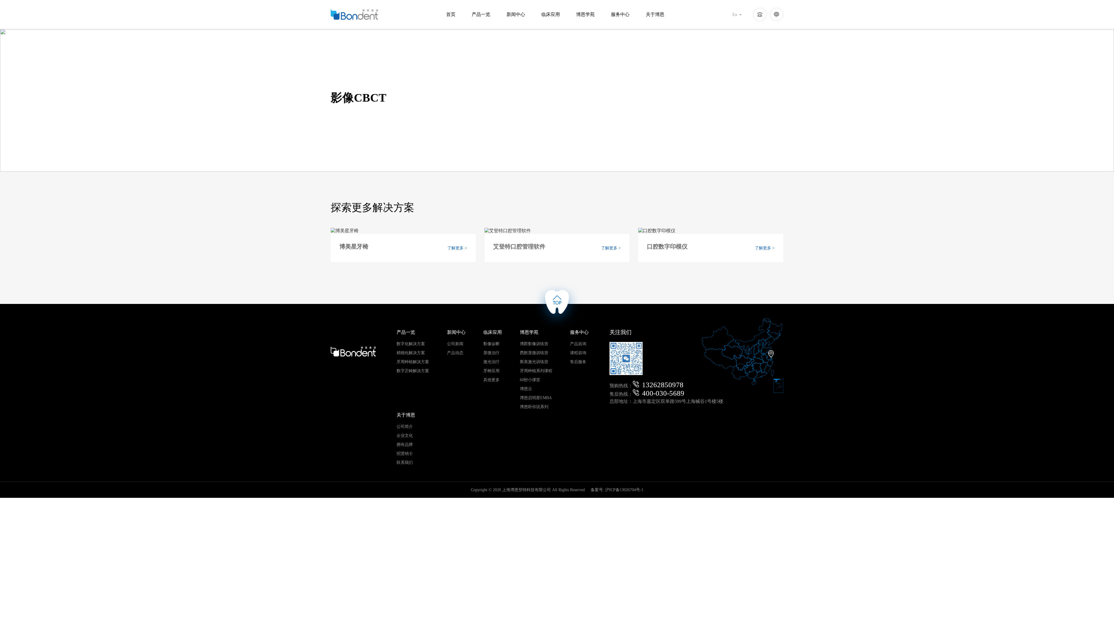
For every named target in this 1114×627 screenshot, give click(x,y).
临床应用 (550, 14)
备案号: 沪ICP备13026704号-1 (617, 490)
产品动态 (455, 353)
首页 (450, 14)
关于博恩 (655, 14)
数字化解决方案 (411, 344)
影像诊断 (491, 344)
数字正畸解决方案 (413, 371)
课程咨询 (578, 353)
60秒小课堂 (530, 380)
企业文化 (405, 435)
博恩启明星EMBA (536, 398)
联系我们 (405, 462)
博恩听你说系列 (534, 407)
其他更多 (491, 380)
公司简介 (405, 426)
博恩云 (526, 389)
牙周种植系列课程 (536, 371)
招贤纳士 (405, 453)
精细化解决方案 (411, 353)
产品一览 (481, 14)
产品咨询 (578, 344)
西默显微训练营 (534, 353)
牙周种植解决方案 (413, 362)
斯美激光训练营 (534, 362)
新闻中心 (516, 14)
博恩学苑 (585, 14)
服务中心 (620, 14)
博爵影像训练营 (534, 344)
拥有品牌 (405, 444)
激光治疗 (491, 362)
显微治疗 (491, 353)
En (735, 14)
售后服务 (578, 362)
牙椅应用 (491, 371)
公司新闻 (455, 344)
